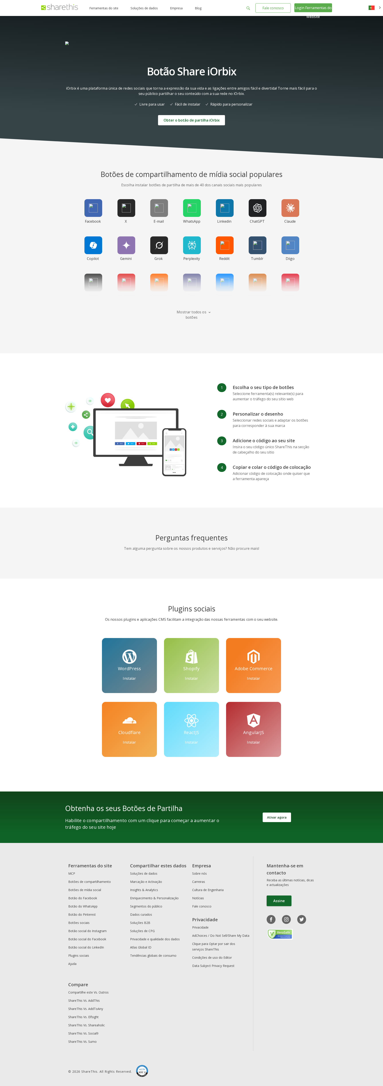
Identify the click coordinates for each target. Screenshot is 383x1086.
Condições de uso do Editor (212, 957)
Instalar (129, 678)
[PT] (374, 8)
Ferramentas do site (103, 8)
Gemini (126, 258)
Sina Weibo (290, 298)
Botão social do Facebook (87, 939)
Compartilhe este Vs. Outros (88, 992)
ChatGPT (257, 221)
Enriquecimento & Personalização (154, 898)
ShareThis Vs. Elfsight (83, 1017)
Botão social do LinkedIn (86, 947)
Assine (279, 900)
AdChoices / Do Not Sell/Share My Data (220, 935)
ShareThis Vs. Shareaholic (86, 1025)
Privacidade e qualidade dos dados (155, 939)
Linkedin (224, 221)
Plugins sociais (78, 955)
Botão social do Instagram (87, 931)
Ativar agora (277, 817)
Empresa (176, 8)
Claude (290, 221)
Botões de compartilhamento (89, 882)
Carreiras (198, 882)
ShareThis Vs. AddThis (84, 1000)
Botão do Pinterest (82, 914)
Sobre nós (199, 873)
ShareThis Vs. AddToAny (85, 1009)
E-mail (159, 221)
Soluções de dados (144, 8)
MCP (71, 873)
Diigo (290, 258)
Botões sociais (79, 923)
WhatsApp (191, 221)
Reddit (224, 258)
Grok (158, 258)
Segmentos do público (146, 906)
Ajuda (72, 964)
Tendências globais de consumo (153, 955)
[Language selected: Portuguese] (374, 8)
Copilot (93, 258)
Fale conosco (273, 8)
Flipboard (126, 295)
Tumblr (257, 258)
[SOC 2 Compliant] (142, 1071)
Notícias (198, 898)
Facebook (93, 221)
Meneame (158, 295)
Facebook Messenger (225, 298)
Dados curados (141, 914)
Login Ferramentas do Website (313, 12)
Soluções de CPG (142, 931)
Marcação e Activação (146, 882)
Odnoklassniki (260, 295)
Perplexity (191, 258)
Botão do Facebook (82, 898)
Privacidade (200, 927)
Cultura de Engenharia (208, 890)
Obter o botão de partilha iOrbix (192, 120)
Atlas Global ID (140, 947)
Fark (191, 295)
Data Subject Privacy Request (213, 966)
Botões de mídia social (84, 890)
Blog (198, 8)
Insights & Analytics (144, 890)
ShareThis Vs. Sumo (82, 1041)
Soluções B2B (140, 923)
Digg (93, 295)
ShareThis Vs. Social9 (83, 1033)
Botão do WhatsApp (83, 906)
